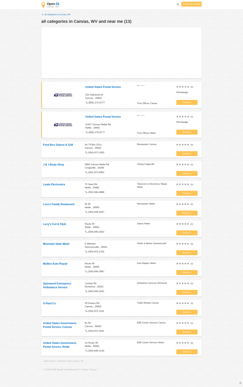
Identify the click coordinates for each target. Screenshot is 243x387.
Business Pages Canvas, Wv (70, 361)
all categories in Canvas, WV (57, 14)
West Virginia (50, 361)
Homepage (182, 92)
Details (186, 102)
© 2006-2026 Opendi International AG (62, 370)
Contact (84, 370)
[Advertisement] (121, 53)
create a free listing (191, 4)
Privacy (93, 370)
